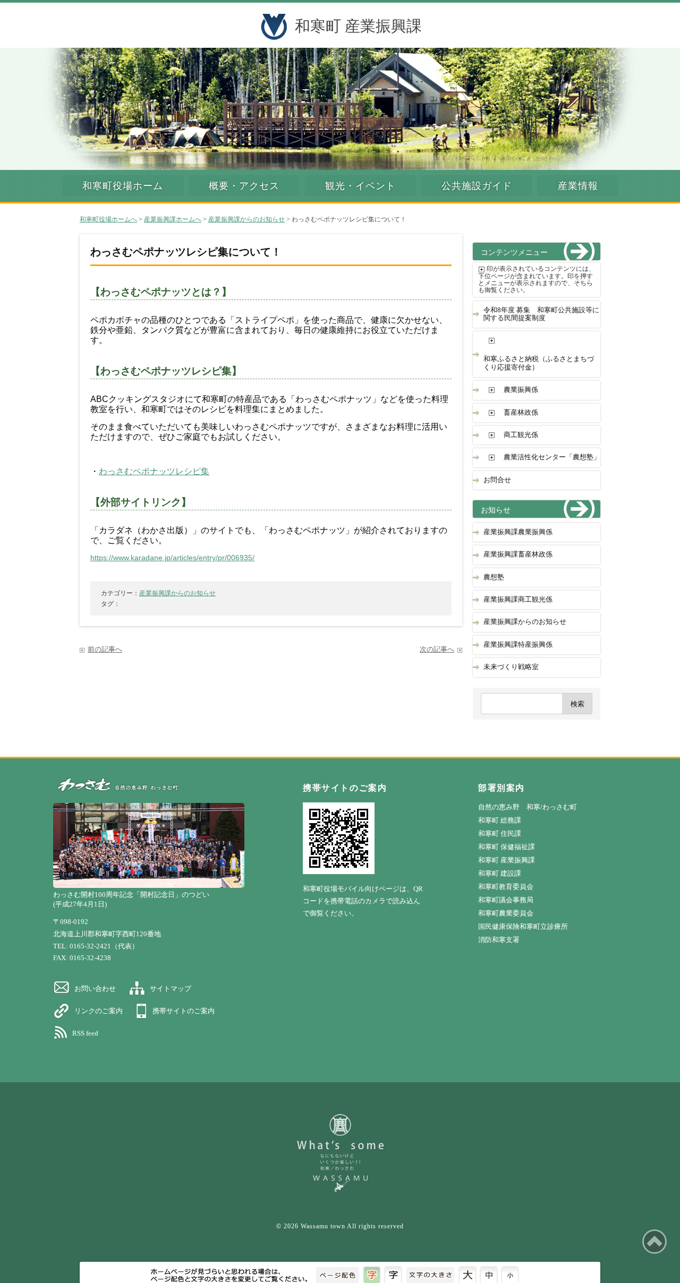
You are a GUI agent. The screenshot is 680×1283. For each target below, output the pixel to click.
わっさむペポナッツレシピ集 (154, 471)
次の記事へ (437, 649)
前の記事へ (105, 649)
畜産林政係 (521, 412)
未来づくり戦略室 (511, 667)
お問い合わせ (95, 989)
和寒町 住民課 (499, 833)
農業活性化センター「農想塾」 (552, 457)
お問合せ (497, 480)
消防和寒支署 (499, 940)
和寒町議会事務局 (505, 900)
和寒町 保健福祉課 (506, 847)
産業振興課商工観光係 (517, 599)
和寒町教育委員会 (505, 887)
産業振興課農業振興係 (517, 532)
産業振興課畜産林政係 (517, 554)
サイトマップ (170, 989)
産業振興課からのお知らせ (246, 219)
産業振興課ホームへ (172, 219)
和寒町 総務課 (499, 820)
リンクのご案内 (98, 1011)
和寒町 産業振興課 (358, 26)
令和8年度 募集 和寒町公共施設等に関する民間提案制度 (541, 314)
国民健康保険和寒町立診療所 (523, 926)
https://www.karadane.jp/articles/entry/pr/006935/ (172, 558)
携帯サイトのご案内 (183, 1011)
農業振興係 (521, 390)
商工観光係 (521, 435)
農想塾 (493, 577)
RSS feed (85, 1033)
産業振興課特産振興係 (517, 644)
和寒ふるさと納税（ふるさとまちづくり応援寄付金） (538, 363)
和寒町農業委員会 (505, 913)
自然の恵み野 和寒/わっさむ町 (527, 807)
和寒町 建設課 (499, 873)
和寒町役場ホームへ (108, 219)
